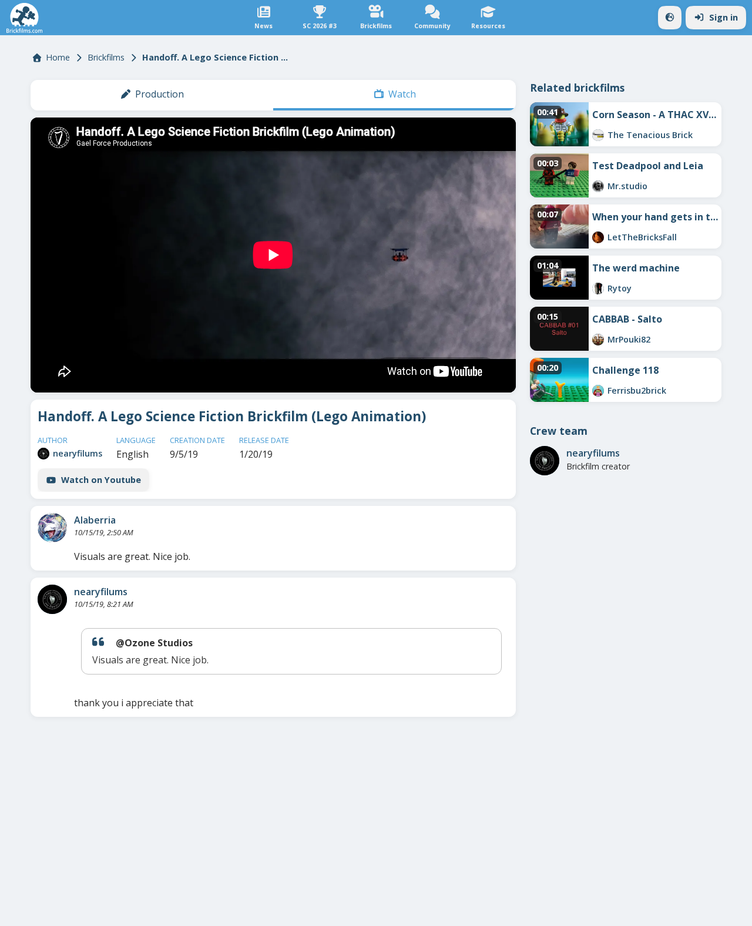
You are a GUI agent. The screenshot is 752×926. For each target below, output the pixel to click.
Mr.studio (627, 186)
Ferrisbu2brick (636, 390)
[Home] (24, 18)
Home (58, 57)
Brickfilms (106, 57)
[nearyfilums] (43, 453)
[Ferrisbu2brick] (598, 391)
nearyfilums (77, 453)
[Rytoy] (598, 288)
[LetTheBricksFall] (598, 237)
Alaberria (95, 520)
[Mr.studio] (598, 186)
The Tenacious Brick (650, 134)
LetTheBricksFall (642, 237)
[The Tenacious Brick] (598, 135)
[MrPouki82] (598, 339)
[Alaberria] (52, 527)
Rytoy (619, 288)
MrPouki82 (628, 339)
